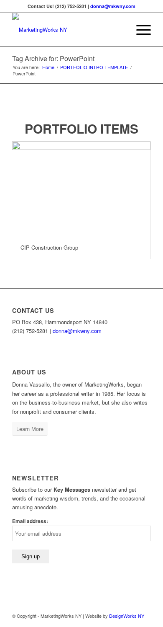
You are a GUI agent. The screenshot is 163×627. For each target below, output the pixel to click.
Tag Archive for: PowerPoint (53, 58)
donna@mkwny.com (112, 6)
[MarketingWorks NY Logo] (67, 29)
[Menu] (139, 29)
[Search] (120, 29)
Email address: (30, 521)
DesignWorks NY (126, 615)
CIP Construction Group (49, 247)
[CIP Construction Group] (81, 189)
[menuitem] (120, 29)
